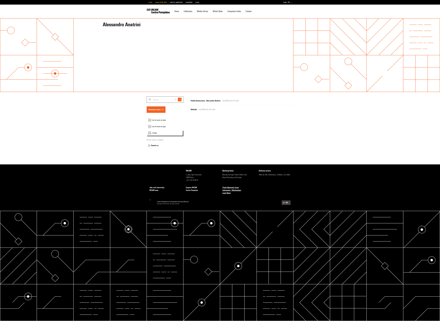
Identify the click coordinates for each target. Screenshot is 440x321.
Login (285, 2)
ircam (150, 2)
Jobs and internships (157, 187)
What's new (218, 11)
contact (249, 11)
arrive (197, 2)
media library (202, 11)
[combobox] (165, 99)
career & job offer (161, 2)
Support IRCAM (191, 187)
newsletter (189, 2)
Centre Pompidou (192, 190)
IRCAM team (153, 190)
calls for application (176, 2)
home (176, 11)
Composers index (234, 11)
